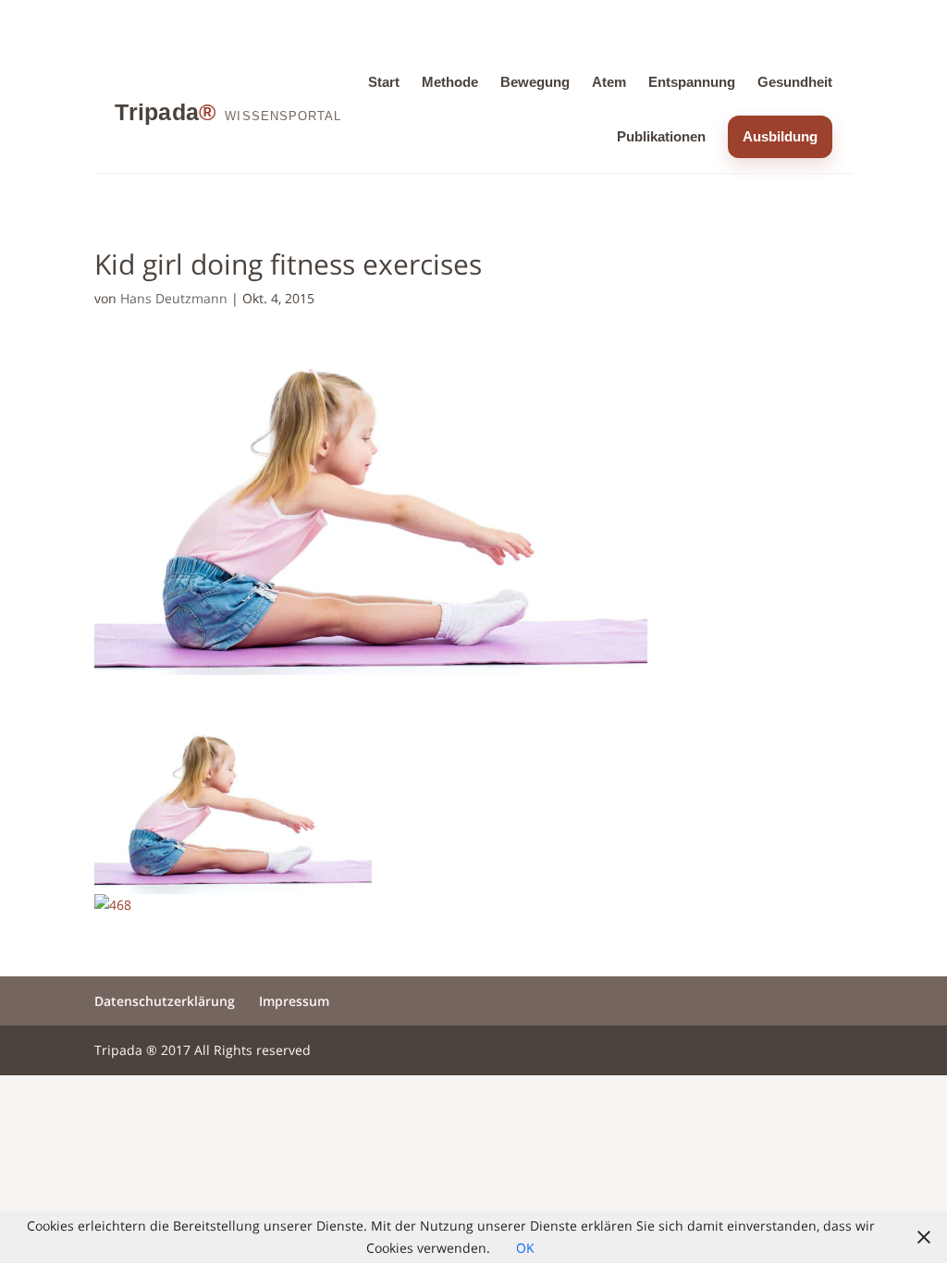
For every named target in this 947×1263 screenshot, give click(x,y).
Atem (609, 82)
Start (384, 82)
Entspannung (691, 82)
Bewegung (535, 82)
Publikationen (661, 136)
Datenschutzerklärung (164, 1001)
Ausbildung (780, 136)
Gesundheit (794, 82)
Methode (450, 82)
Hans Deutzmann (174, 298)
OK (525, 1248)
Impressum (294, 1001)
